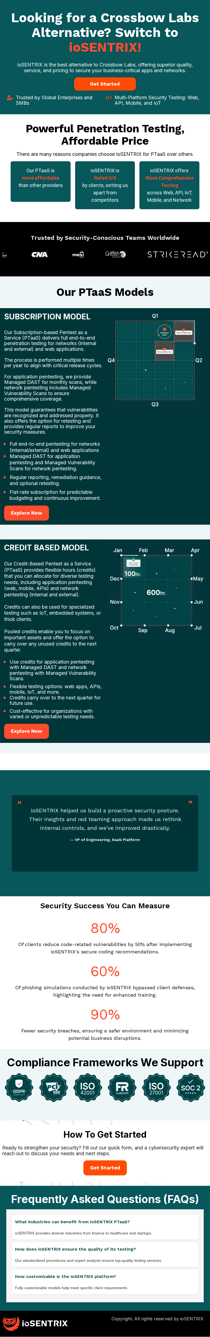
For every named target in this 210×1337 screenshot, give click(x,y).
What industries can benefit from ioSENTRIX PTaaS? (72, 1221)
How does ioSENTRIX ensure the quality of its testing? (75, 1249)
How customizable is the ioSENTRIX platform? (65, 1276)
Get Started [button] (105, 84)
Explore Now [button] (26, 513)
